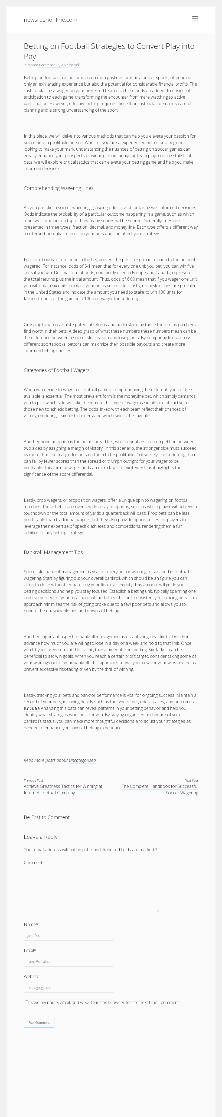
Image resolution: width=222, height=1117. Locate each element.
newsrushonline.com (50, 19)
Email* (30, 950)
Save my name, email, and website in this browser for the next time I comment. (105, 1002)
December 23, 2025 (53, 65)
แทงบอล (32, 708)
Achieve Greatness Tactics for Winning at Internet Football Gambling (63, 789)
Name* (31, 924)
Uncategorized (82, 760)
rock (77, 65)
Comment (33, 863)
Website (31, 976)
